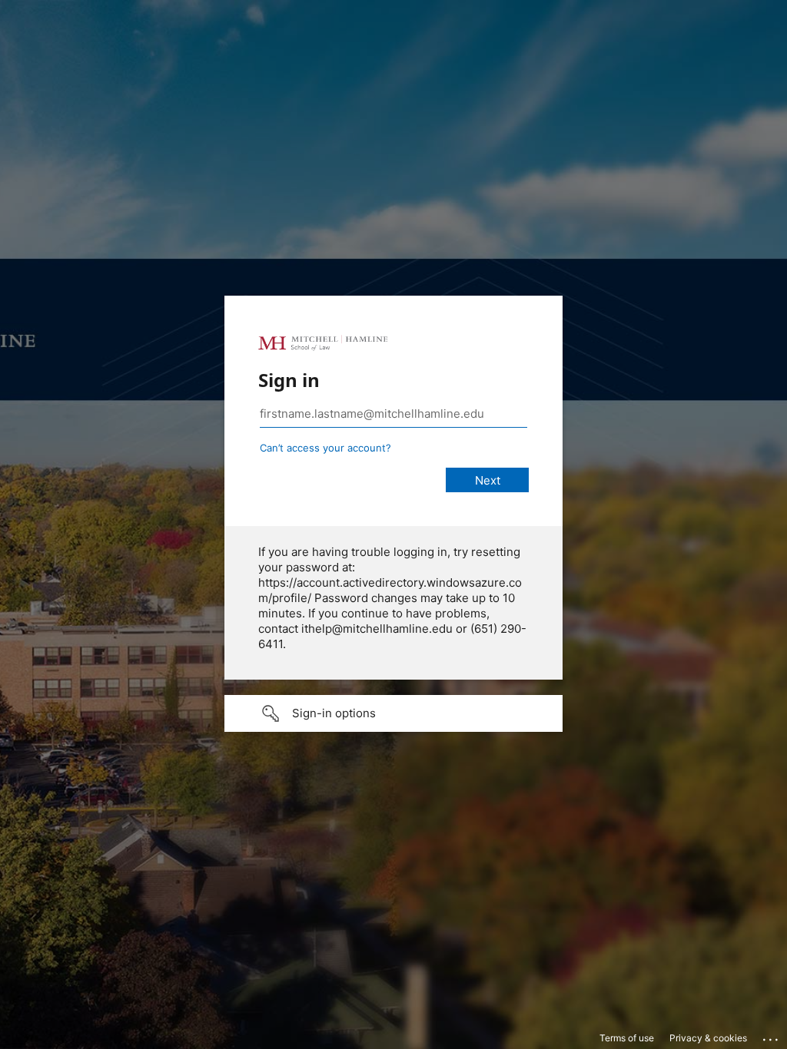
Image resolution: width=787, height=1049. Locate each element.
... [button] (771, 1036)
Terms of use (626, 1038)
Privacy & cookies (708, 1038)
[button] (393, 713)
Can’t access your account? (325, 448)
